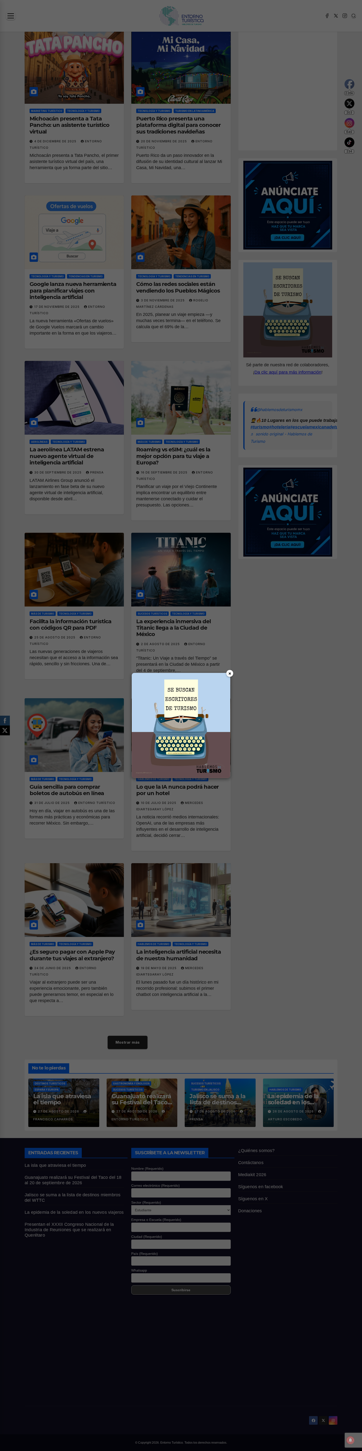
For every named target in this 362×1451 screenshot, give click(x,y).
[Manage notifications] (350, 1440)
